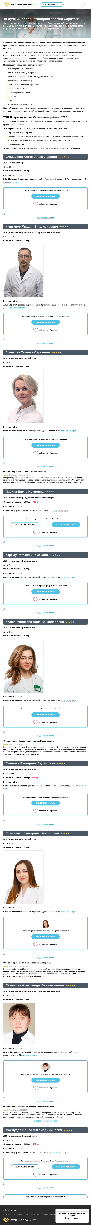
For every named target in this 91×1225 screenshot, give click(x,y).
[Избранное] (82, 5)
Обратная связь (9, 1210)
